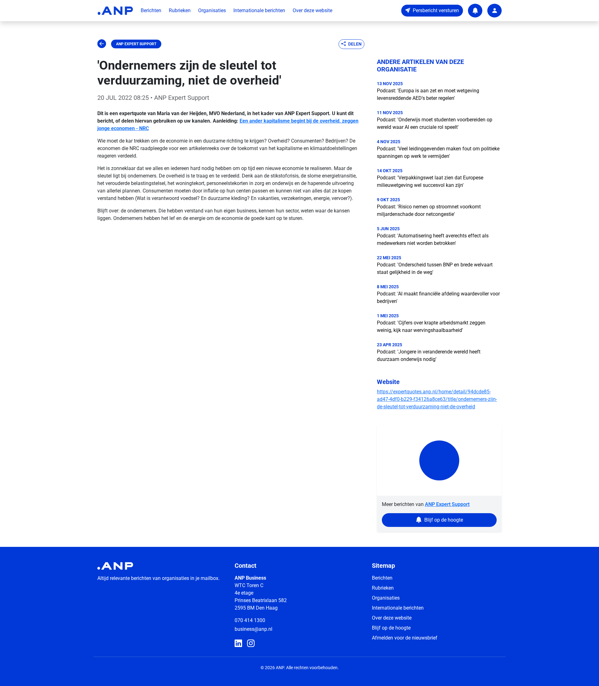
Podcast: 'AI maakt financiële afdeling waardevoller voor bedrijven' (438, 297)
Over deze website (312, 10)
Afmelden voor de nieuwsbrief (404, 638)
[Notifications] (475, 10)
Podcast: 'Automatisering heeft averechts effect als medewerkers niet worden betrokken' (433, 239)
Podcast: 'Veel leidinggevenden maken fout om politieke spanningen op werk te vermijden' (438, 152)
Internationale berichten (259, 10)
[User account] (494, 10)
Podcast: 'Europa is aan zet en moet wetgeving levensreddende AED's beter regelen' (428, 94)
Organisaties (212, 10)
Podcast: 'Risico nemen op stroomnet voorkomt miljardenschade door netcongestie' (429, 210)
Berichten (151, 10)
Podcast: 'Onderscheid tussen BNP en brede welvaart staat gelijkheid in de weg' (435, 268)
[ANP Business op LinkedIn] (238, 643)
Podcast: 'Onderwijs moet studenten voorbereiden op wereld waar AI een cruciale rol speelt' (434, 123)
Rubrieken (180, 10)
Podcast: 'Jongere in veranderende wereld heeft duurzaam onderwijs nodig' (428, 355)
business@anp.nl (253, 629)
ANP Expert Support (136, 44)
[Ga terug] (101, 44)
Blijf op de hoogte (391, 628)
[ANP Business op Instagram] (251, 643)
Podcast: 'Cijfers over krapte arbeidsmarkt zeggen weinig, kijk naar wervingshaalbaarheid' (431, 326)
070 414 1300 (250, 620)
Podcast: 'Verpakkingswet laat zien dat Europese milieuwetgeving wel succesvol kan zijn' (430, 181)
